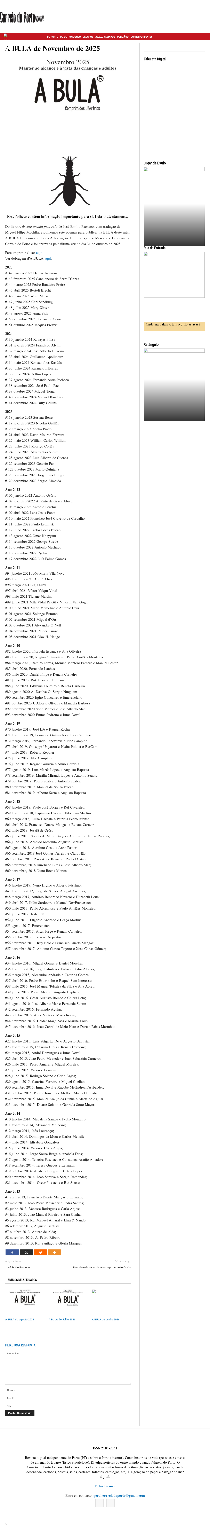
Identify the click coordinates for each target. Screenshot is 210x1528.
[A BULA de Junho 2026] (111, 1302)
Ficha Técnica (105, 1485)
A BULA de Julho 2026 (62, 1319)
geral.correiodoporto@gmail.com (119, 1495)
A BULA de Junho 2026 (105, 1319)
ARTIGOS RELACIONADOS (22, 1280)
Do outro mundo (70, 36)
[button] (202, 37)
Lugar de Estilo (155, 163)
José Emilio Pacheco (17, 1267)
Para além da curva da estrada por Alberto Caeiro (102, 1267)
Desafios (88, 36)
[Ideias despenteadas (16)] (174, 386)
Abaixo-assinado (105, 36)
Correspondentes (142, 36)
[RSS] (110, 1503)
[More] (54, 1252)
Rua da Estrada (154, 248)
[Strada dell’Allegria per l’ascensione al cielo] (174, 275)
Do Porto (52, 36)
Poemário (123, 36)
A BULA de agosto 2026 (19, 1319)
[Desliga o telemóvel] (174, 205)
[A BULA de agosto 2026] (24, 1302)
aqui (39, 252)
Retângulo (151, 344)
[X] (26, 1252)
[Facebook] (12, 1252)
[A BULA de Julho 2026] (68, 1302)
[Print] (40, 1252)
